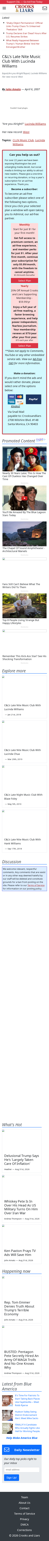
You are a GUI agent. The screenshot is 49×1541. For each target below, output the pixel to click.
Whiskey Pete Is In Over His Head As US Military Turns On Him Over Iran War (21, 1207)
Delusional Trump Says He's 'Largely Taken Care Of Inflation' (21, 1159)
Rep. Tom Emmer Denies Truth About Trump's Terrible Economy (19, 1308)
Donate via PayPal (33, 399)
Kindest (15, 406)
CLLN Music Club (23, 140)
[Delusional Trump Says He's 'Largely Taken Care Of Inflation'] (22, 1141)
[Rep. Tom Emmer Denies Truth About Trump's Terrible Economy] (22, 1287)
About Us (24, 1503)
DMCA (25, 1524)
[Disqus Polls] (24, 928)
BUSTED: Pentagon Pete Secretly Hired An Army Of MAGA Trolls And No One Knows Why (21, 1359)
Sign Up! (11, 1477)
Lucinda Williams (35, 124)
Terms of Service (36, 885)
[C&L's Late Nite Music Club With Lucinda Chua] (24, 733)
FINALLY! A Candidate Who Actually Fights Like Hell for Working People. (27, 1428)
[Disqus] (24, 1001)
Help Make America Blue (21, 1438)
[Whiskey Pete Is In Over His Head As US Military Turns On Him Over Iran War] (22, 1186)
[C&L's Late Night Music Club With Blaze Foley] (24, 778)
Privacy (24, 1519)
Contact (24, 1508)
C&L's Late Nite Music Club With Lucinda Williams (21, 61)
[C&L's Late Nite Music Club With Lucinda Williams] (24, 688)
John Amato (13, 89)
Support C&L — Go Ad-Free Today (24, 1)
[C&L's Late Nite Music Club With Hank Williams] (24, 822)
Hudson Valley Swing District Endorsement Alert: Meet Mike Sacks (26, 1415)
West (26, 132)
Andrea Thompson (13, 1218)
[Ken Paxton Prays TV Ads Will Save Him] (22, 1236)
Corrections (24, 1530)
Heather (8, 1169)
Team (24, 1497)
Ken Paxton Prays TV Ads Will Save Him (20, 1252)
